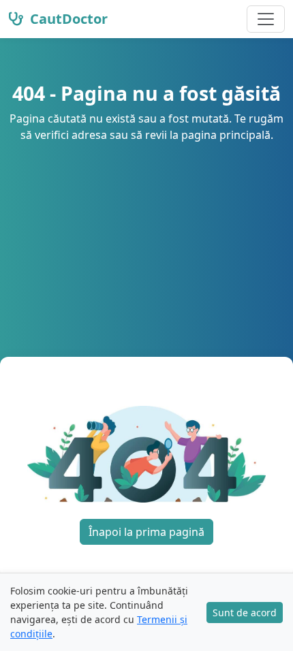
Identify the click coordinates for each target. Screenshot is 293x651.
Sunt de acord (245, 612)
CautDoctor (67, 19)
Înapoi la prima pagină (146, 531)
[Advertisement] (146, 233)
